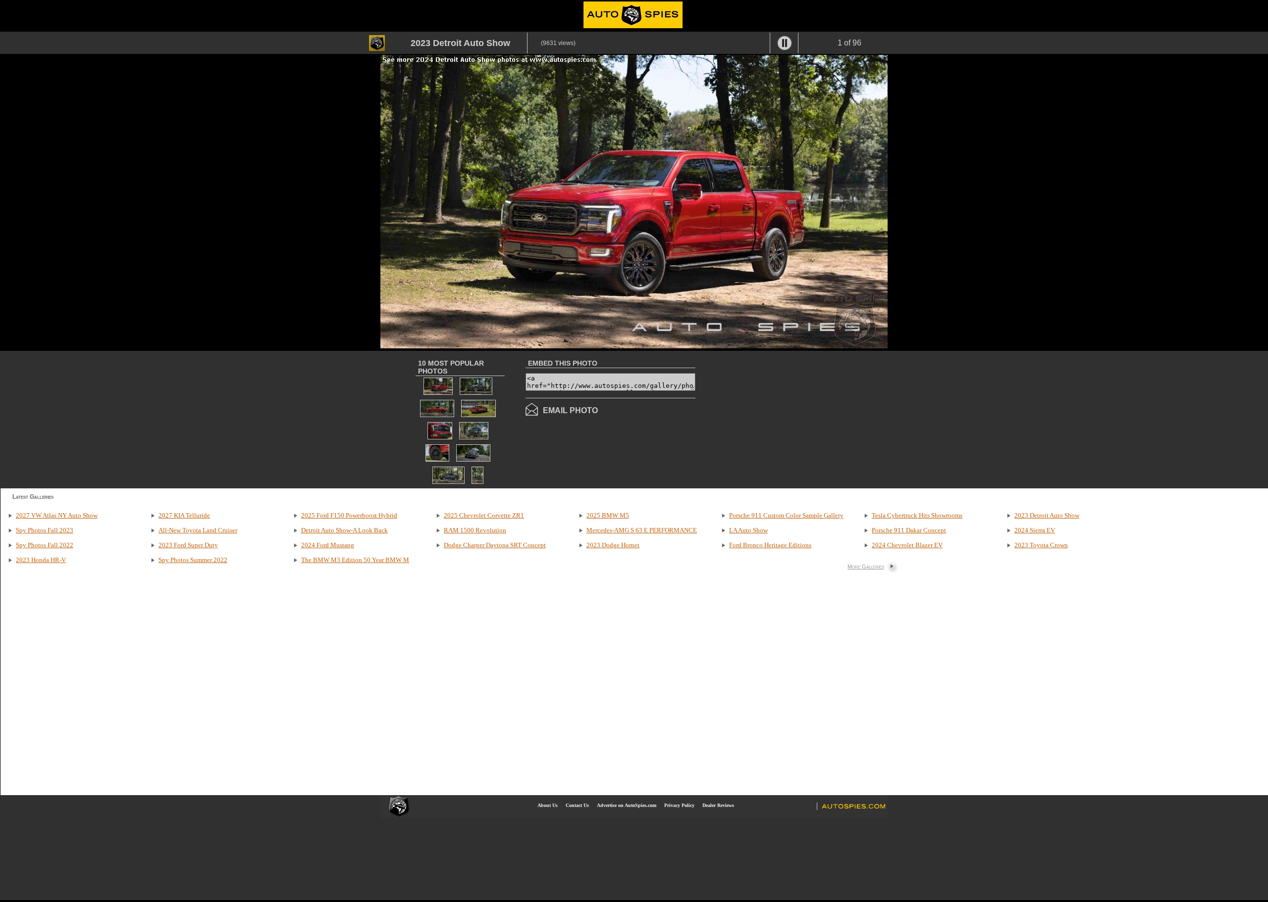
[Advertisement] (778, 418)
